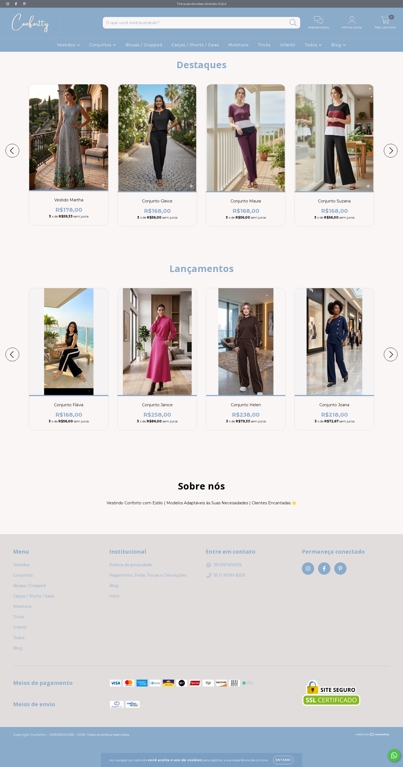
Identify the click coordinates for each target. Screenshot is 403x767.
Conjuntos (101, 44)
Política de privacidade (130, 564)
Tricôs (264, 44)
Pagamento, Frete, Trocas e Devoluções (148, 575)
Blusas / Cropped (144, 44)
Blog (337, 44)
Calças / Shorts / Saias (195, 44)
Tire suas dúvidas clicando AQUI (201, 4)
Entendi (283, 760)
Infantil (287, 44)
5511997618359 (228, 564)
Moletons (238, 44)
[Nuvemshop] (373, 735)
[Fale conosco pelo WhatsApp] (394, 755)
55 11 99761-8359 (229, 575)
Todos (312, 44)
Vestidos (67, 44)
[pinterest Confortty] (24, 3)
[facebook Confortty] (16, 3)
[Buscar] (293, 22)
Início (114, 596)
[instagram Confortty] (8, 3)
